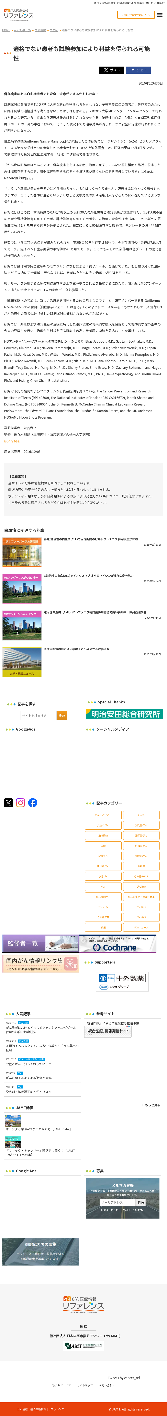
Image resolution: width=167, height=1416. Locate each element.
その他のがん (141, 876)
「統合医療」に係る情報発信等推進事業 (111, 1023)
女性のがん (103, 825)
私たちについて (61, 1385)
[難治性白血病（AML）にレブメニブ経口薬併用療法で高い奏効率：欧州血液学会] (22, 625)
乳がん (141, 815)
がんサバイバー (103, 815)
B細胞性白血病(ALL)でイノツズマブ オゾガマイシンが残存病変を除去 (89, 576)
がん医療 (141, 907)
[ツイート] (111, 70)
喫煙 (103, 927)
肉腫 (103, 845)
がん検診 (141, 917)
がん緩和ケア (103, 896)
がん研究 (103, 907)
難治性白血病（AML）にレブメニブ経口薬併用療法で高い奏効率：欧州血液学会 (95, 612)
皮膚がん (103, 856)
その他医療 (103, 917)
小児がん (103, 876)
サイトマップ (85, 1385)
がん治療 (141, 886)
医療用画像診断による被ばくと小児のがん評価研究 (76, 649)
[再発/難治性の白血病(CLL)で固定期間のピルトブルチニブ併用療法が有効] (22, 552)
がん (103, 886)
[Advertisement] (38, 764)
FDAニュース (141, 927)
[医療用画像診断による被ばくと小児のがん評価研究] (22, 662)
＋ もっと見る (150, 1105)
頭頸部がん (141, 856)
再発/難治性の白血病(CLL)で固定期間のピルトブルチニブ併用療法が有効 (91, 539)
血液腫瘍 (103, 835)
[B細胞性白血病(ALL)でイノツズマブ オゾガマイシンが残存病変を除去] (22, 589)
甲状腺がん (103, 866)
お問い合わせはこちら (136, 15)
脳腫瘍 (141, 866)
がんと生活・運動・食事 (141, 896)
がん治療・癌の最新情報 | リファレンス (40, 1409)
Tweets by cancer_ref (124, 1377)
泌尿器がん (141, 835)
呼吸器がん (141, 845)
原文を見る (12, 440)
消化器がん (141, 825)
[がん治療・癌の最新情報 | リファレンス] (18, 14)
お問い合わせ (107, 1385)
